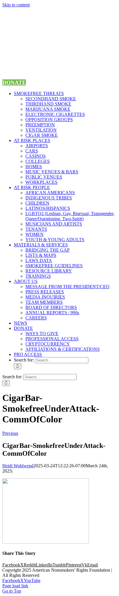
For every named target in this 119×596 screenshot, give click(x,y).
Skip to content (16, 4)
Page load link (15, 585)
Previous (10, 433)
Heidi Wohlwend (18, 465)
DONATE (14, 82)
